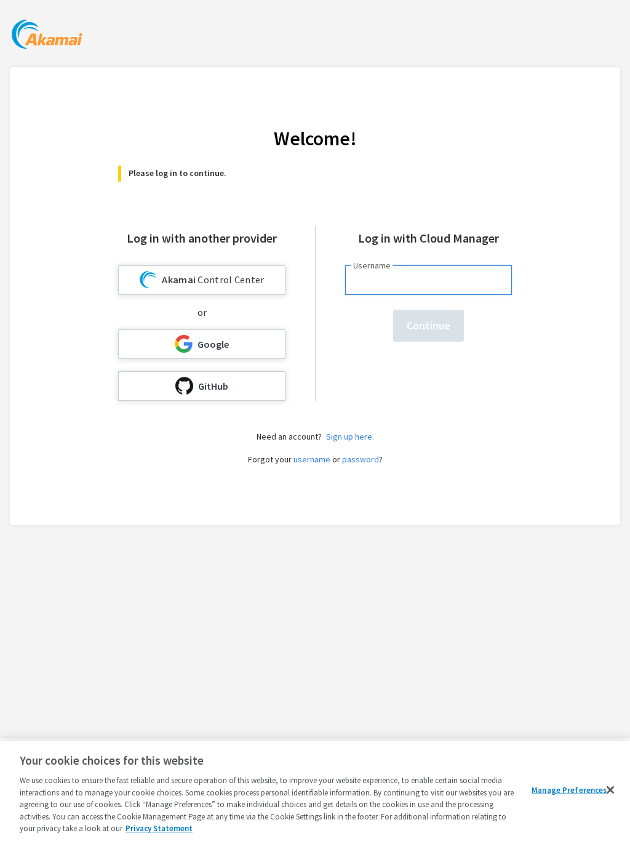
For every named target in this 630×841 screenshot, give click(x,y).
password (360, 459)
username (311, 459)
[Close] (610, 789)
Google (213, 344)
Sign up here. (350, 436)
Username (372, 265)
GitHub (213, 386)
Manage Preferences (569, 789)
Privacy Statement (159, 828)
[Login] (47, 36)
